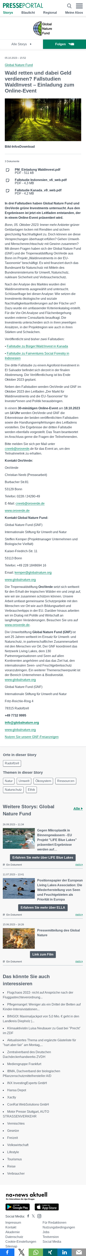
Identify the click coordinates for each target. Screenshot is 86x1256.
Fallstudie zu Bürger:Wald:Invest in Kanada (37, 346)
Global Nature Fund (19, 65)
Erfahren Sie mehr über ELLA (43, 907)
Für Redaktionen (54, 1222)
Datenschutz (14, 1237)
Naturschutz (13, 789)
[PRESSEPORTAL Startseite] (23, 5)
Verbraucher (16, 1173)
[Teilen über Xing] (50, 1252)
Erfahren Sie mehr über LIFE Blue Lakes (42, 857)
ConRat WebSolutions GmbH (28, 1104)
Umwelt (24, 781)
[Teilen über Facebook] (7, 1252)
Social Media (52, 1241)
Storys (8, 12)
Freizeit (12, 1137)
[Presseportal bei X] (32, 1216)
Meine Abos (74, 12)
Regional (50, 12)
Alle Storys (19, 44)
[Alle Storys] (43, 36)
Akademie (12, 1232)
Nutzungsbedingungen (59, 1227)
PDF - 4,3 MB (41, 181)
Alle (77, 809)
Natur (9, 781)
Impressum (13, 1222)
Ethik (31, 789)
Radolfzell (12, 763)
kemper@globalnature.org (33, 572)
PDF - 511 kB (37, 171)
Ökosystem (43, 781)
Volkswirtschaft (17, 1145)
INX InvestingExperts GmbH (27, 1083)
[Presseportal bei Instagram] (38, 1215)
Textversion (51, 1237)
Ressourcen (65, 781)
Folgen (60, 44)
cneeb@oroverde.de (30, 503)
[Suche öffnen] (69, 6)
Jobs (46, 1232)
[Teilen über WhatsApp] (36, 1252)
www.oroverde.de (17, 510)
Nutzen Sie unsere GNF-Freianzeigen (32, 737)
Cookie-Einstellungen (20, 1241)
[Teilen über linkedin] (64, 1252)
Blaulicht (28, 12)
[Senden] (79, 1252)
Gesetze (13, 1130)
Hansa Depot (16, 1090)
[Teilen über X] (21, 1252)
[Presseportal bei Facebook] (27, 1216)
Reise (11, 1166)
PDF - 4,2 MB (38, 192)
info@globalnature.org (22, 722)
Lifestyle (13, 1152)
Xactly (11, 1097)
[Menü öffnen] (79, 6)
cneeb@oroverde (17, 448)
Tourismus (14, 1159)
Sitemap (11, 1246)
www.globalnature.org (20, 579)
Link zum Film (42, 954)
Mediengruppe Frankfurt (24, 1064)
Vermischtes (16, 1123)
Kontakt (10, 1227)
